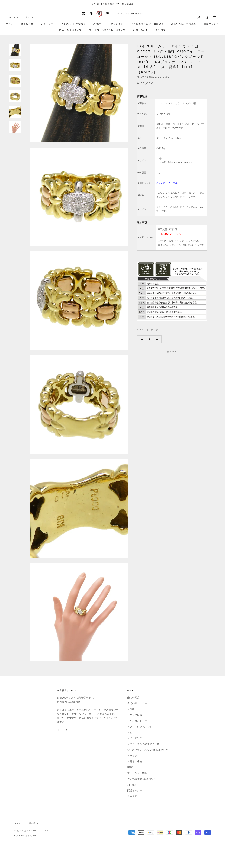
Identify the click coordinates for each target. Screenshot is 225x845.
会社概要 (161, 30)
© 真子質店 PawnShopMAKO (32, 831)
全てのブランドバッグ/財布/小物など (147, 750)
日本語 (27, 17)
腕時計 (97, 23)
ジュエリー (47, 23)
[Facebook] (147, 330)
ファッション (115, 23)
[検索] (206, 17)
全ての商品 (27, 23)
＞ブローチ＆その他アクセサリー (145, 744)
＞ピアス (132, 732)
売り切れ (172, 351)
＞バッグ (132, 755)
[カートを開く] (214, 17)
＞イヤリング (134, 738)
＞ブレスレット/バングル (141, 726)
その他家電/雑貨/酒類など (141, 779)
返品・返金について (70, 30)
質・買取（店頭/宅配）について (107, 30)
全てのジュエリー (137, 703)
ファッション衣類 (137, 773)
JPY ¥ (12, 17)
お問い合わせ (140, 30)
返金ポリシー (134, 796)
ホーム (10, 23)
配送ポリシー (211, 23)
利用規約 (132, 784)
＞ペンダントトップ (138, 721)
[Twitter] (152, 330)
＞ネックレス (134, 715)
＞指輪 (131, 709)
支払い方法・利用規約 (184, 23)
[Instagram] (66, 730)
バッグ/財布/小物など (73, 23)
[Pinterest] (157, 330)
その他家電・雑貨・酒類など (147, 23)
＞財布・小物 (134, 761)
